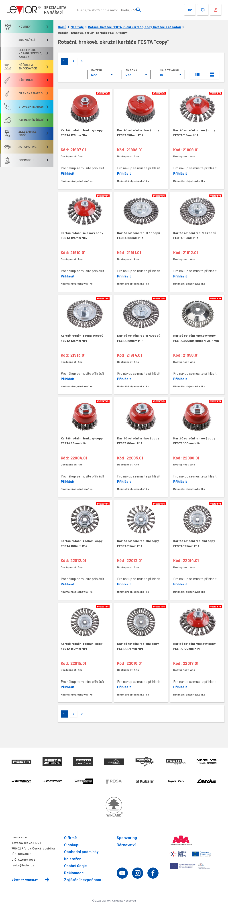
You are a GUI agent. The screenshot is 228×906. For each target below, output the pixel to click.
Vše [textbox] (128, 75)
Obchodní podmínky (81, 851)
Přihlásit (68, 173)
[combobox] (101, 74)
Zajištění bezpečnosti (83, 879)
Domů (62, 27)
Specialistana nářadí (55, 9)
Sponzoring (127, 837)
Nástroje (77, 27)
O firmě (70, 837)
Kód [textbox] (94, 75)
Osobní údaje (75, 865)
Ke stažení (73, 858)
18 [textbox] (161, 75)
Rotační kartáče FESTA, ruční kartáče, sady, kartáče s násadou (134, 27)
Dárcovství (126, 844)
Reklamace (74, 872)
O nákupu (72, 844)
